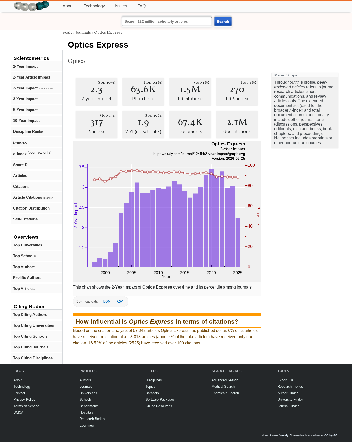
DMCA (18, 412)
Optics (76, 60)
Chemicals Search (225, 393)
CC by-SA (331, 435)
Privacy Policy (24, 399)
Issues (121, 6)
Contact (19, 393)
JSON (106, 301)
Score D (20, 164)
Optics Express (108, 32)
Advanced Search (225, 380)
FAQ (141, 6)
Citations (21, 186)
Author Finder (288, 393)
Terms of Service (26, 406)
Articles (20, 175)
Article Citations (33, 197)
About (68, 6)
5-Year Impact (25, 109)
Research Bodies (92, 419)
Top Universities (27, 245)
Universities (88, 393)
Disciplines (154, 380)
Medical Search (223, 387)
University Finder (290, 399)
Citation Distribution (31, 208)
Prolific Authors (27, 277)
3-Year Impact (25, 99)
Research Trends (290, 387)
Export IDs (286, 380)
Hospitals (87, 412)
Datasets (152, 393)
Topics (150, 387)
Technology (94, 6)
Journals (83, 32)
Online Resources (159, 406)
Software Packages (160, 399)
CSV (120, 301)
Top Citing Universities (33, 325)
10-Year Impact (26, 120)
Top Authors (24, 267)
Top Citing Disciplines (33, 358)
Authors (85, 380)
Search (223, 21)
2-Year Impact (25, 66)
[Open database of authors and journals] (31, 3)
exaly (67, 32)
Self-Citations (25, 219)
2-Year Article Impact (31, 77)
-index (20, 142)
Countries (87, 425)
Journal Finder (288, 406)
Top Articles (24, 288)
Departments (89, 406)
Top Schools (24, 256)
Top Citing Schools (30, 336)
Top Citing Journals (30, 347)
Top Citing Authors (30, 314)
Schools (86, 399)
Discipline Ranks (28, 131)
